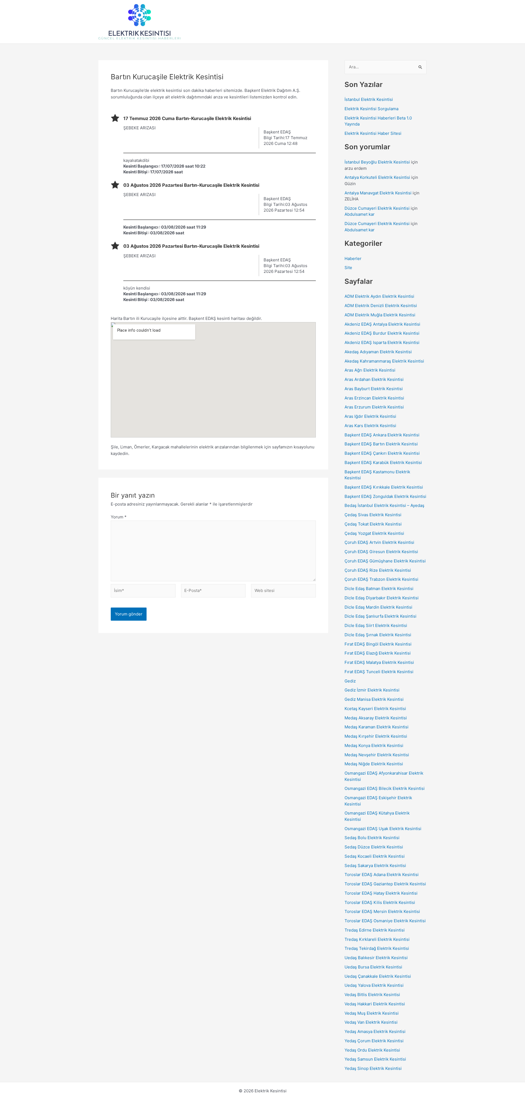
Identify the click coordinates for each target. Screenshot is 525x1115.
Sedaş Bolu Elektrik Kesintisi (372, 837)
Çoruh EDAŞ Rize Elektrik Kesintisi (378, 570)
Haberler (353, 258)
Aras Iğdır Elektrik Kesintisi (370, 416)
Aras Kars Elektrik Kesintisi (370, 425)
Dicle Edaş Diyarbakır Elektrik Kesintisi (382, 597)
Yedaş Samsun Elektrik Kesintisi (375, 1059)
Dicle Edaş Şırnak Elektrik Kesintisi (378, 634)
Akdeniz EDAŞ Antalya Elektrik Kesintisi (382, 324)
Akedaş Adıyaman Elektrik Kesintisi (378, 351)
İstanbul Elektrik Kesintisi (369, 99)
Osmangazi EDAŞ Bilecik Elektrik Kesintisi (385, 788)
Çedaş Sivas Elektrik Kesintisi (373, 514)
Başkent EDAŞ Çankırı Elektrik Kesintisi (382, 453)
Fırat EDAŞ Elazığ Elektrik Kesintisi (378, 653)
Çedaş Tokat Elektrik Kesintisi (373, 524)
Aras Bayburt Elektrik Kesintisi (374, 388)
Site (348, 267)
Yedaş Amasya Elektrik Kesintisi (375, 1031)
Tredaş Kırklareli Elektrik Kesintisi (377, 939)
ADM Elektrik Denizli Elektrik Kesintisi (381, 305)
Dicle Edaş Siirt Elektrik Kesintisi (376, 625)
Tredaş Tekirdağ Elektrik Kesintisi (377, 948)
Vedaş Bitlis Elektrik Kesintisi (372, 994)
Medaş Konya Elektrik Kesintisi (374, 745)
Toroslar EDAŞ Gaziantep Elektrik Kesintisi (385, 883)
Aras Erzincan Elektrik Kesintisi (374, 398)
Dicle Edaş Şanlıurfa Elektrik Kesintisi (380, 616)
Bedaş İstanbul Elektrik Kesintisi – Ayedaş (384, 505)
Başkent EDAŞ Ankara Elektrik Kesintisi (382, 434)
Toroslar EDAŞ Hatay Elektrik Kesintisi (381, 893)
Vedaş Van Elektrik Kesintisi (371, 1022)
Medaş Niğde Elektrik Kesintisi (374, 763)
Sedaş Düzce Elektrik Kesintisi (374, 847)
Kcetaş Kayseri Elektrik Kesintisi (375, 708)
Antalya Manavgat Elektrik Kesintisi (378, 192)
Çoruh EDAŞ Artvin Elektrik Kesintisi (379, 542)
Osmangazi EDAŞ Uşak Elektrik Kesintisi (383, 828)
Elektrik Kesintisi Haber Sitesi (373, 133)
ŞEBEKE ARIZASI (139, 127)
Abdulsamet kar (360, 214)
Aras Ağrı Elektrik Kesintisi (370, 370)
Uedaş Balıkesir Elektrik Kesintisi (376, 957)
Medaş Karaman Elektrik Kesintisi (377, 726)
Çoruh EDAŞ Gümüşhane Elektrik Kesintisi (385, 561)
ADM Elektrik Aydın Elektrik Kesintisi (379, 296)
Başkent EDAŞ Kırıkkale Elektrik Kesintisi (384, 487)
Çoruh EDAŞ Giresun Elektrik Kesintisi (381, 551)
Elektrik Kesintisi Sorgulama (371, 108)
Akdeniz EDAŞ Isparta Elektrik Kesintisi (382, 342)
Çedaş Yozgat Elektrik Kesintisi (374, 533)
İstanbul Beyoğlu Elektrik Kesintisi (377, 162)
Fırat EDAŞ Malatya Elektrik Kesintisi (379, 662)
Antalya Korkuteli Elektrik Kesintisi (377, 177)
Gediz (350, 681)
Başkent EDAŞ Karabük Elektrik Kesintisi (383, 462)
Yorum (119, 516)
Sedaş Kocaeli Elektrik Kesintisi (375, 856)
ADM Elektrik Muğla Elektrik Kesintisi (380, 314)
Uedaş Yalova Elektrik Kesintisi (374, 985)
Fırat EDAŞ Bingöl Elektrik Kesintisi (378, 644)
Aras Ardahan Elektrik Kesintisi (374, 379)
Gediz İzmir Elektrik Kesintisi (372, 690)
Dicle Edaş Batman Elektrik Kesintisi (379, 588)
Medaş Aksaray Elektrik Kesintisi (376, 717)
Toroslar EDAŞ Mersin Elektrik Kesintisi (382, 911)
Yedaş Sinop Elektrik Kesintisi (373, 1068)
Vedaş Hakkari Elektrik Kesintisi (375, 1003)
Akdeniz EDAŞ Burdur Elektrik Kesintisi (382, 333)
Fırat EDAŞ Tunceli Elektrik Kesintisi (379, 671)
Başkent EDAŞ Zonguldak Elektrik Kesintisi (385, 496)
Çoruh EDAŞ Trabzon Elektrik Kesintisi (381, 579)
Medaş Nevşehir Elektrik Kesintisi (377, 754)
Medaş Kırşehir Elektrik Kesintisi (376, 736)
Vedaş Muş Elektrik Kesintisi (372, 1013)
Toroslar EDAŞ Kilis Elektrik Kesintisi (380, 902)
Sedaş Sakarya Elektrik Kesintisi (375, 865)
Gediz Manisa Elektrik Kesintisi (374, 699)
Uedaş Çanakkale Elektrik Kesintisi (378, 976)
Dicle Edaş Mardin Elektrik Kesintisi (378, 607)
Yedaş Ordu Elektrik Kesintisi (372, 1050)
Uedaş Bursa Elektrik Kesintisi (373, 967)
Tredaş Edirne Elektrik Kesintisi (375, 930)
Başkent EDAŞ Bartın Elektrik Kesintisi (381, 443)
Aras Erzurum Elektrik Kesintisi (374, 407)
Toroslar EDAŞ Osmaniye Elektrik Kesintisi (385, 920)
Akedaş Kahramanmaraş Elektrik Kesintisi (384, 361)
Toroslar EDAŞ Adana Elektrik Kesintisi (382, 874)
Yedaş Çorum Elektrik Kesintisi (374, 1040)
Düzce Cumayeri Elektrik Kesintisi (377, 208)
